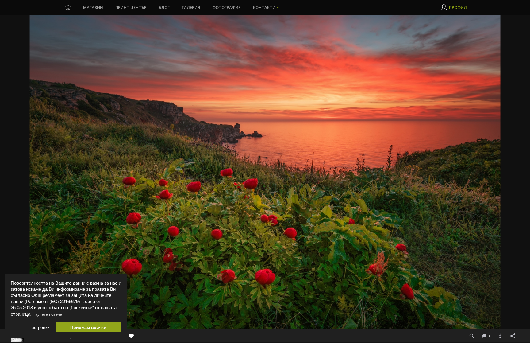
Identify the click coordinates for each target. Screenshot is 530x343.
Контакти (264, 7)
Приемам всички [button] (88, 327)
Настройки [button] (39, 327)
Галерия (191, 7)
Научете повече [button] (47, 314)
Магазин (93, 7)
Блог (164, 7)
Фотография (226, 7)
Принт (131, 7)
